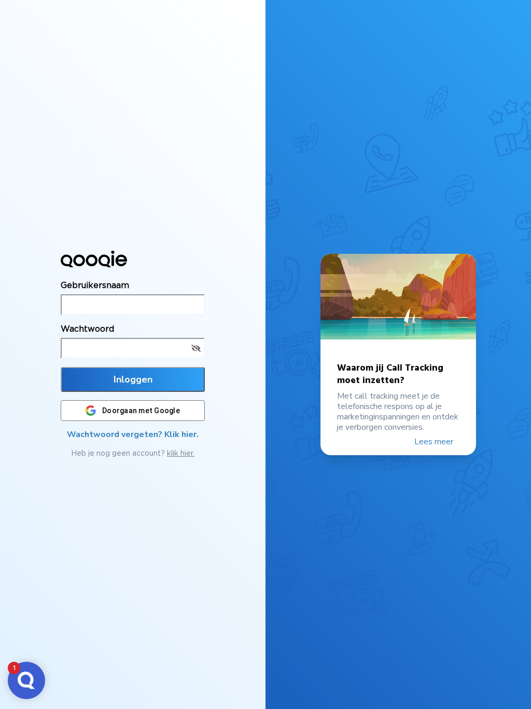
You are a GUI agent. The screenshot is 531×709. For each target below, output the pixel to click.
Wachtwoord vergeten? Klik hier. (133, 434)
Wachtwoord (87, 328)
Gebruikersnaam (95, 285)
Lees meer (434, 442)
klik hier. (180, 453)
